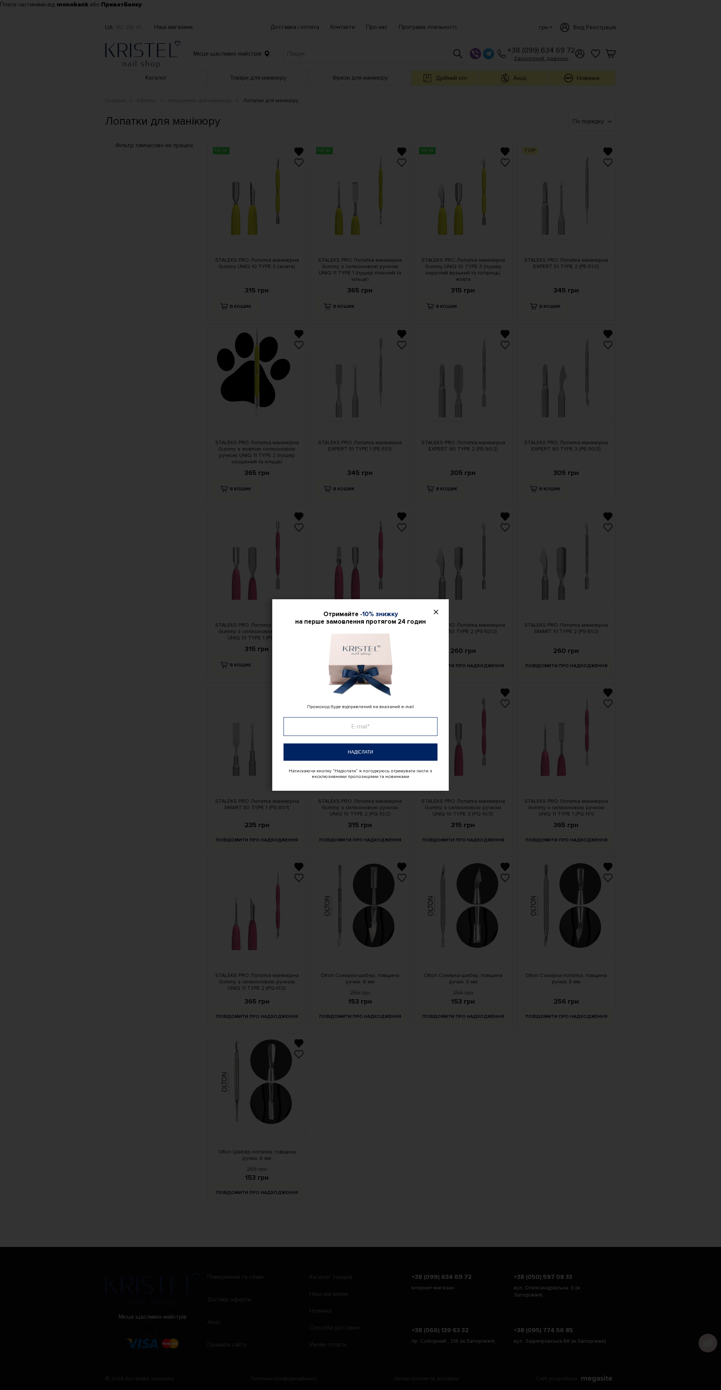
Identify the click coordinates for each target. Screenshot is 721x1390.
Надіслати (360, 752)
